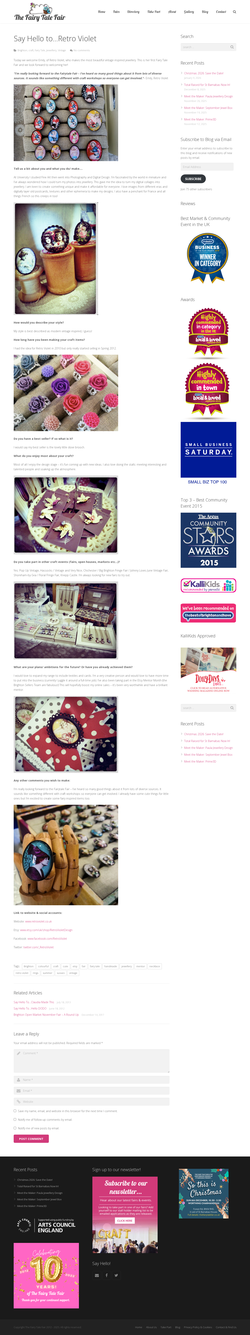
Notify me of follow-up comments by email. (45, 1119)
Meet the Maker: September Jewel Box (208, 108)
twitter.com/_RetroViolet (38, 947)
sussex (61, 973)
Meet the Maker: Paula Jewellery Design (208, 96)
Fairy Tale (40, 50)
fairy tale (95, 966)
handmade (110, 966)
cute (65, 966)
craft (31, 50)
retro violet (22, 973)
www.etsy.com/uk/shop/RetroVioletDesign (46, 930)
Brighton (22, 50)
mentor (140, 966)
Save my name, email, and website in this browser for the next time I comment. (68, 1111)
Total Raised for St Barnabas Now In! (207, 85)
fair (84, 966)
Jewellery (51, 50)
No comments (82, 50)
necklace (154, 966)
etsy (75, 966)
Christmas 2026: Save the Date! (203, 73)
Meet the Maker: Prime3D (200, 119)
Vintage (62, 50)
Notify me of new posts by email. (38, 1128)
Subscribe (193, 179)
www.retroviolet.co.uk (38, 921)
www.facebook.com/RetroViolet (47, 938)
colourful (43, 966)
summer (47, 973)
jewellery (126, 966)
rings (35, 973)
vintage (73, 973)
